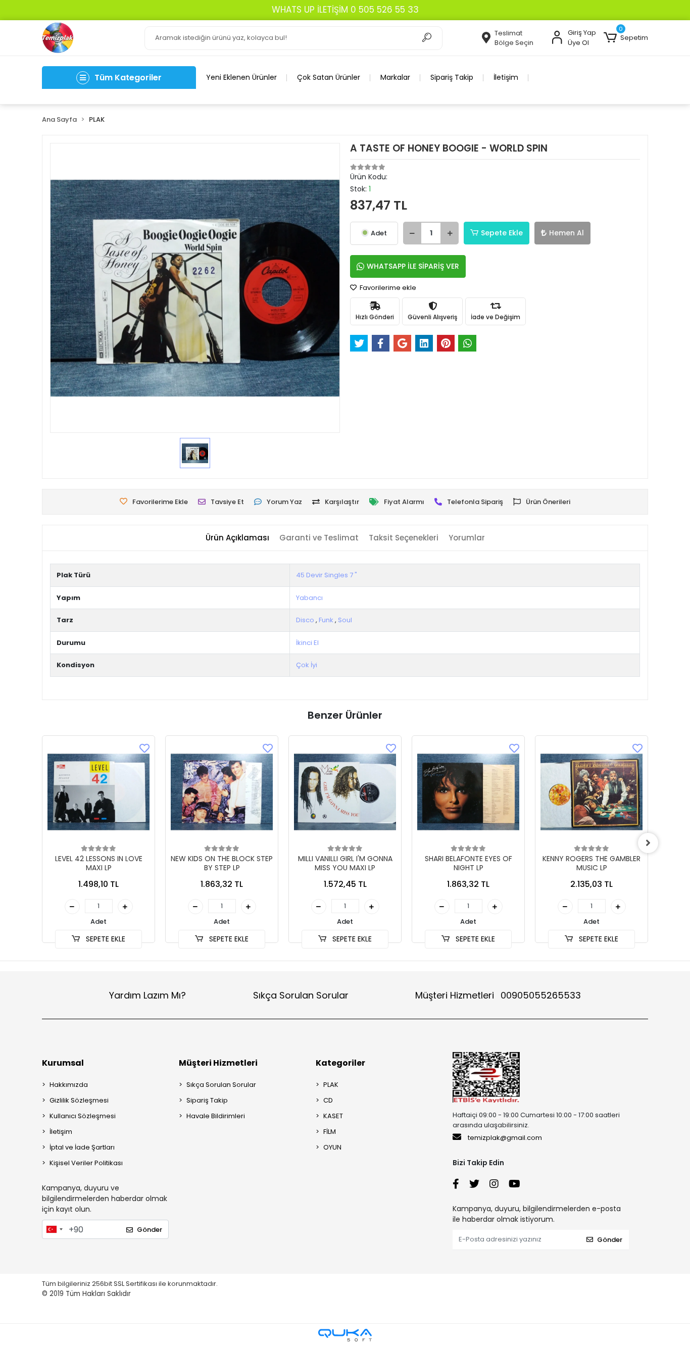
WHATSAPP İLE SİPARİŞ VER (413, 266)
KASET (333, 1116)
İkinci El (307, 642)
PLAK (330, 1084)
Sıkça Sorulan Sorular (301, 995)
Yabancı (309, 598)
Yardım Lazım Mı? (147, 995)
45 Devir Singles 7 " (326, 575)
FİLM (329, 1131)
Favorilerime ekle (387, 287)
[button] (626, 37)
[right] (648, 843)
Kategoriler (340, 1063)
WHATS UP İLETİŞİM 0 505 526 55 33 (345, 10)
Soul (345, 620)
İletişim (506, 77)
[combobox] (54, 1229)
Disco (305, 620)
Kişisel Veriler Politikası (86, 1163)
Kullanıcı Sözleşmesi (83, 1116)
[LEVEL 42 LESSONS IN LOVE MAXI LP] (98, 792)
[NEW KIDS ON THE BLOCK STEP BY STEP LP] (222, 792)
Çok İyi (306, 665)
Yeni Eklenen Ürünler (241, 77)
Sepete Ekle (502, 233)
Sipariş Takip (451, 77)
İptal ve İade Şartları (82, 1147)
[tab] (237, 538)
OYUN (332, 1147)
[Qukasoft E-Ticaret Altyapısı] (345, 1335)
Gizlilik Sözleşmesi (79, 1100)
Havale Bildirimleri (215, 1116)
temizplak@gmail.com (505, 1137)
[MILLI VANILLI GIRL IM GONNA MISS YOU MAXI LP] (345, 792)
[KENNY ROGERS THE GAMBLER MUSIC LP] (591, 792)
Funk (326, 620)
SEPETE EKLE (104, 939)
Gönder (149, 1229)
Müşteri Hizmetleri (498, 995)
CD (328, 1100)
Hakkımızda (69, 1084)
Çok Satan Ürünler (328, 77)
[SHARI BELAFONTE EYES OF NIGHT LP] (468, 792)
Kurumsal (63, 1063)
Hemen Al (566, 233)
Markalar (395, 77)
